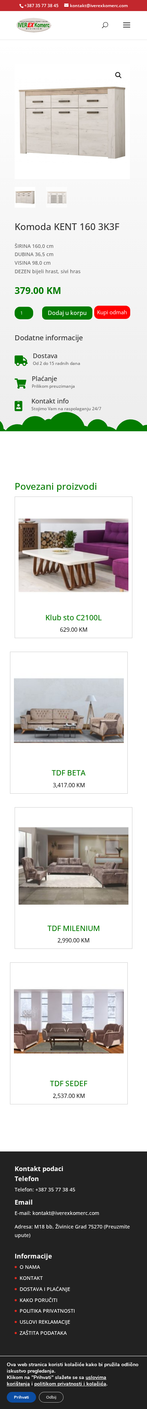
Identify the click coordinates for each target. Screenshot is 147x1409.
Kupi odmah (112, 312)
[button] (118, 75)
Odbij (51, 1397)
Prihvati (21, 1397)
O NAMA (30, 1266)
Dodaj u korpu (67, 313)
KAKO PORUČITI (38, 1300)
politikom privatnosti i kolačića (70, 1383)
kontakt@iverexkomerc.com (65, 1213)
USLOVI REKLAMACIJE (45, 1321)
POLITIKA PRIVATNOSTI (47, 1310)
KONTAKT (31, 1278)
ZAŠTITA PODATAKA (43, 1332)
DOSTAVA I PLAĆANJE (45, 1289)
